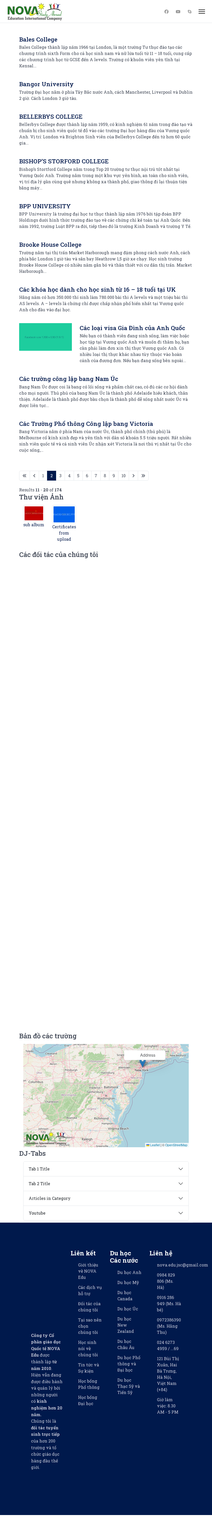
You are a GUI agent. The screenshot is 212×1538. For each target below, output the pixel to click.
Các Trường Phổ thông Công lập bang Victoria (86, 423)
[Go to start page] (24, 476)
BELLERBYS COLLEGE (50, 116)
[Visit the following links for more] (31, 1480)
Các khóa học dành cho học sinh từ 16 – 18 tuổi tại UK (97, 289)
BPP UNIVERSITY (45, 206)
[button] (142, 1062)
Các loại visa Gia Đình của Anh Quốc (132, 328)
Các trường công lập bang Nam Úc (68, 378)
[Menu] (202, 11)
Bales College (38, 39)
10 (124, 475)
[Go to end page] (143, 476)
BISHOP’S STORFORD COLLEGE (64, 161)
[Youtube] (179, 11)
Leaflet (154, 1145)
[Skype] (190, 11)
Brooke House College (50, 244)
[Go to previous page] (34, 476)
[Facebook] (167, 11)
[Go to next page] (133, 476)
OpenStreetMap (176, 1145)
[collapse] (106, 1169)
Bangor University (46, 84)
